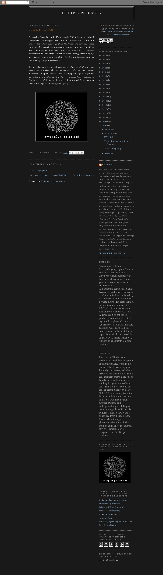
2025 (104, 55)
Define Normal (82, 13)
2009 (104, 121)
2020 (104, 76)
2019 (104, 80)
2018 (104, 84)
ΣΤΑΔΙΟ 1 (108, 137)
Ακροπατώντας (106, 518)
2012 (104, 109)
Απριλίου (109, 133)
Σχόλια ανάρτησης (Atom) (53, 181)
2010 (104, 117)
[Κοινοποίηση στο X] (76, 152)
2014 (104, 100)
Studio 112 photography (109, 510)
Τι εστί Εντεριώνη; (112, 148)
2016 (104, 92)
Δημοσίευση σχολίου (38, 170)
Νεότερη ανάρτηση (38, 175)
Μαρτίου (109, 153)
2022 (104, 67)
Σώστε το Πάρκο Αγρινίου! (111, 507)
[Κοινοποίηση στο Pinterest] (82, 152)
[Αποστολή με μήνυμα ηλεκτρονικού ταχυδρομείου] (70, 152)
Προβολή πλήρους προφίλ (112, 253)
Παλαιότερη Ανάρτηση (83, 175)
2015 (104, 96)
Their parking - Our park (109, 503)
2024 (104, 59)
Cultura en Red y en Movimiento (113, 499)
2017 (104, 88)
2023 (104, 63)
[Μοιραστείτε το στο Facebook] (79, 152)
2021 (104, 71)
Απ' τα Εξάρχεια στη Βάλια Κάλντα (115, 521)
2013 (104, 104)
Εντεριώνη (107, 165)
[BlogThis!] (73, 152)
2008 (104, 125)
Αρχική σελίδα (60, 175)
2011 (104, 113)
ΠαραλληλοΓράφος (108, 525)
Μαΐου (108, 129)
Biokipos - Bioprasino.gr (109, 514)
